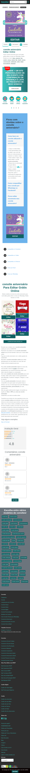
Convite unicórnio (15, 581)
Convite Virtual (4, 604)
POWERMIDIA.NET (6, 725)
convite (5, 60)
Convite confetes (15, 554)
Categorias (4, 597)
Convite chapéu (5, 574)
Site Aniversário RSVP (6, 665)
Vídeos (3, 745)
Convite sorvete (14, 574)
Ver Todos (15, 500)
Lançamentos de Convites (7, 602)
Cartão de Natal (5, 708)
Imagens (3, 742)
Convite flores (13, 578)
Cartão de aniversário (6, 699)
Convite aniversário (18, 520)
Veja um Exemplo (5, 422)
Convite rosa (12, 526)
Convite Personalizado (6, 612)
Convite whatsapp (17, 561)
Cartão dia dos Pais (6, 704)
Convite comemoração (7, 520)
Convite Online (4, 607)
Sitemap (3, 752)
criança (9, 60)
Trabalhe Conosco (6, 627)
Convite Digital (4, 609)
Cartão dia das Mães (6, 701)
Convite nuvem (5, 585)
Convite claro (5, 526)
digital (21, 61)
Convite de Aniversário (6, 619)
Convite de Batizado (6, 648)
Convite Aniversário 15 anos (8, 621)
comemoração (6, 61)
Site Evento (15, 44)
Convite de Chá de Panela (7, 643)
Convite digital (24, 557)
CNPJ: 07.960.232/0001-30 (8, 754)
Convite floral (5, 543)
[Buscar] (25, 2)
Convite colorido (17, 567)
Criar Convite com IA (6, 747)
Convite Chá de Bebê (6, 624)
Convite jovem (13, 543)
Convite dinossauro (6, 533)
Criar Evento (4, 750)
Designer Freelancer (11, 630)
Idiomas (3, 757)
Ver (14, 431)
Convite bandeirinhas (6, 550)
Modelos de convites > (14, 7)
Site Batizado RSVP (6, 680)
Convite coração (5, 530)
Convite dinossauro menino (18, 533)
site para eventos (5, 412)
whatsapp (13, 63)
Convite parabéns (14, 564)
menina (23, 60)
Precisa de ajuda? (5, 723)
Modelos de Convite (6, 614)
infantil (19, 60)
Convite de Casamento (6, 650)
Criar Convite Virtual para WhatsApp (10, 616)
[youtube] (6, 718)
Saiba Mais (8, 308)
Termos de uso (4, 730)
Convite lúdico (5, 578)
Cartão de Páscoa (5, 706)
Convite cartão (5, 564)
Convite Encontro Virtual (7, 660)
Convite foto (20, 578)
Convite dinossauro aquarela (8, 537)
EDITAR (15, 39)
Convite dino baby (6, 540)
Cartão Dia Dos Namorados (8, 711)
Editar (8, 317)
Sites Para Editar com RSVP (8, 662)
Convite (5, 44)
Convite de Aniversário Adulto (8, 653)
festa (14, 58)
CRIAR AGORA (15, 88)
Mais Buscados (5, 738)
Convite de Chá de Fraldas (7, 641)
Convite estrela (24, 581)
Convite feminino (13, 523)
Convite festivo (5, 571)
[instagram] (4, 718)
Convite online (15, 557)
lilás (16, 60)
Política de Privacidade (6, 728)
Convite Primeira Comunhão (8, 658)
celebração (13, 61)
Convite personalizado (7, 561)
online (18, 61)
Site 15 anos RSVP (5, 670)
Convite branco (20, 540)
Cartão (3, 696)
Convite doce (22, 574)
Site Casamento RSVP (6, 668)
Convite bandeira (14, 571)
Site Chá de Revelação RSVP (8, 678)
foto (21, 58)
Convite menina (5, 547)
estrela (13, 60)
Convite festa (5, 516)
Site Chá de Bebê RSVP (7, 675)
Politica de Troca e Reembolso (8, 733)
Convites (3, 594)
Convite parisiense (23, 523)
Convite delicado (14, 530)
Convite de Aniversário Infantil (8, 655)
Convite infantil (21, 543)
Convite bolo (22, 571)
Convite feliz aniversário (7, 567)
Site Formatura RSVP (6, 673)
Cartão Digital (4, 684)
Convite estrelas (16, 550)
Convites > (5, 7)
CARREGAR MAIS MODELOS (15, 341)
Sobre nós (4, 715)
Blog (2, 740)
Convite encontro (13, 516)
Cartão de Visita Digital (6, 687)
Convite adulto (5, 523)
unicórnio (18, 58)
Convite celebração (6, 557)
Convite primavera (6, 581)
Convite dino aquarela (21, 537)
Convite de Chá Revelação (7, 646)
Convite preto (20, 526)
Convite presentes (6, 554)
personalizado (6, 63)
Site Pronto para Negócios (7, 690)
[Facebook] (2, 718)
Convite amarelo (14, 547)
